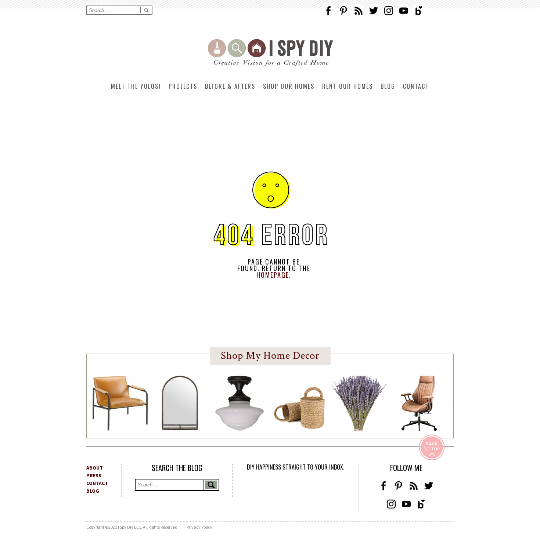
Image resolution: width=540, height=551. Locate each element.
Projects (183, 86)
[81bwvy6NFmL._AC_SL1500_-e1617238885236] (180, 428)
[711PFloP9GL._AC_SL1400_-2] (299, 427)
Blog (388, 86)
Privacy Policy (199, 527)
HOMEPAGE (272, 275)
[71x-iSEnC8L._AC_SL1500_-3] (418, 428)
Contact (416, 86)
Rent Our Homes (347, 86)
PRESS (93, 475)
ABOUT (94, 467)
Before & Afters (230, 86)
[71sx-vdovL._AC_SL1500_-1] (358, 428)
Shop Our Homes (288, 86)
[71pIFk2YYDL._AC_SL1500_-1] (120, 428)
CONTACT (97, 483)
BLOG (92, 491)
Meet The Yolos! (136, 86)
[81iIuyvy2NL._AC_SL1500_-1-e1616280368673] (239, 428)
